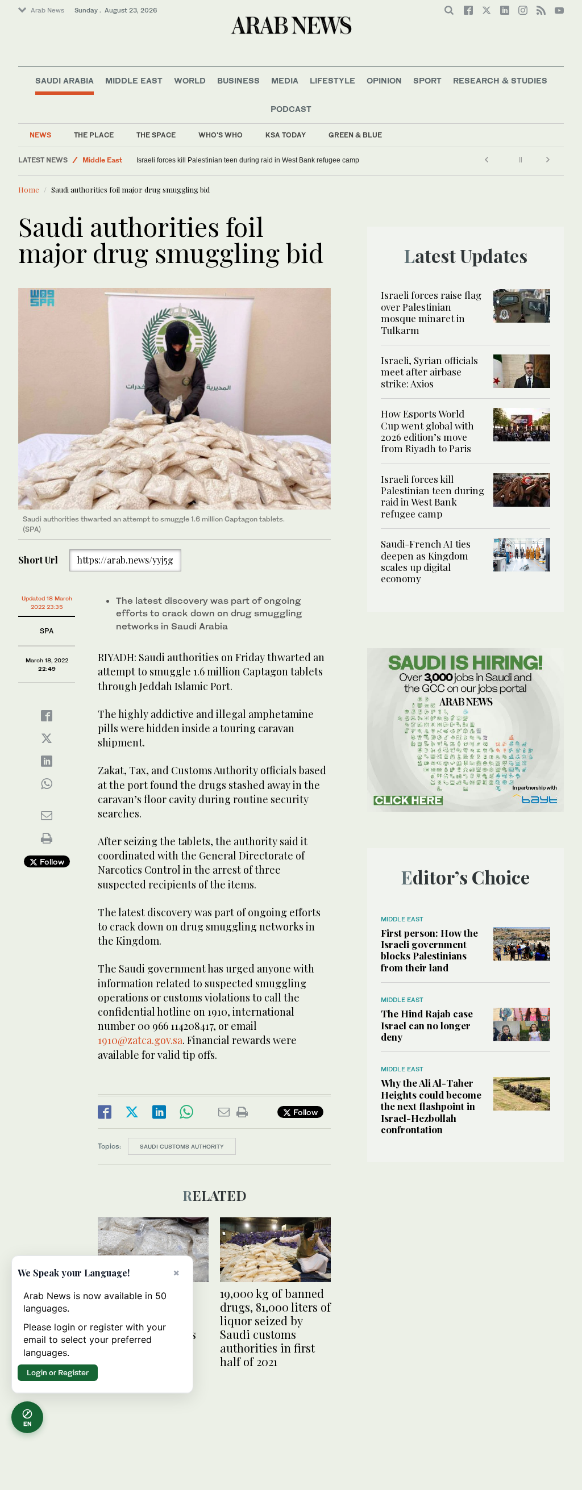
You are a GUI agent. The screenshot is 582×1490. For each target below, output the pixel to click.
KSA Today (285, 135)
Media (284, 80)
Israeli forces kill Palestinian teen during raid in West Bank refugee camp (247, 160)
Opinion (384, 80)
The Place (94, 135)
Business (238, 80)
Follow (51, 861)
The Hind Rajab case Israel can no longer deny (427, 1025)
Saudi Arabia (64, 80)
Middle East (134, 80)
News (40, 135)
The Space (156, 135)
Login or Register (58, 1372)
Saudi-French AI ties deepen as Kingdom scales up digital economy (426, 561)
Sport (427, 80)
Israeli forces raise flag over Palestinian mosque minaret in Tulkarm (431, 312)
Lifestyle (332, 80)
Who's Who (220, 135)
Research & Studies (500, 80)
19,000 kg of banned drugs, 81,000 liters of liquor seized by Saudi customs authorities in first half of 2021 (275, 1327)
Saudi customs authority (182, 1146)
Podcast (291, 109)
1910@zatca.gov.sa (140, 1040)
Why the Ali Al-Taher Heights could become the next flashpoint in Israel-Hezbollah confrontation (431, 1106)
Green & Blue (355, 135)
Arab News (47, 10)
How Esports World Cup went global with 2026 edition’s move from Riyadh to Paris (427, 430)
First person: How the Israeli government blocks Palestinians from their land (429, 950)
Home (28, 189)
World (190, 80)
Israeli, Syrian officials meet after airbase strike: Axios (429, 372)
